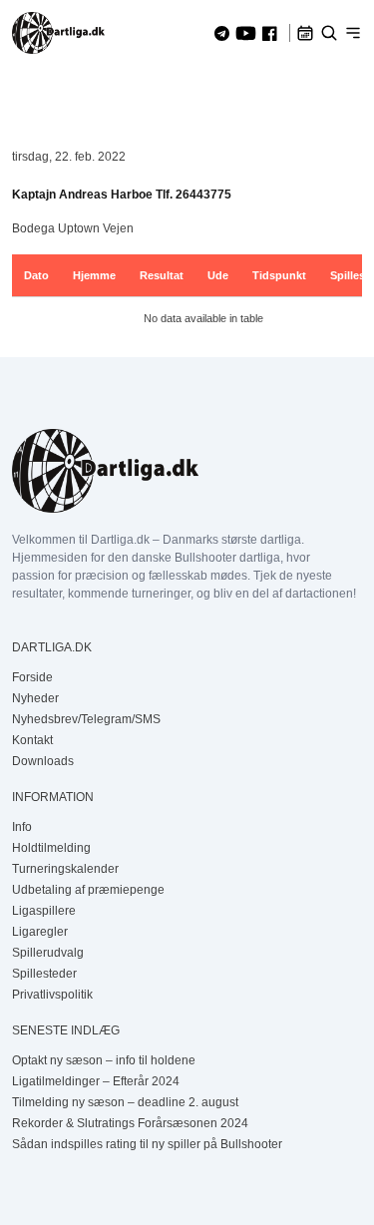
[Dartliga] (58, 33)
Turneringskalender (65, 869)
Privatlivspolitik (52, 995)
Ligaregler (40, 932)
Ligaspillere (44, 911)
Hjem (26, 93)
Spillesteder (44, 974)
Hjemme (94, 275)
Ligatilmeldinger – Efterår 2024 (96, 1081)
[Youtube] (245, 33)
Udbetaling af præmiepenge (88, 890)
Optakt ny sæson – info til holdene (103, 1060)
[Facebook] (269, 33)
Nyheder (35, 698)
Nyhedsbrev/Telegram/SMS (86, 719)
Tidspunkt (279, 275)
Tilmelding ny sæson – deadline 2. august (125, 1102)
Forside (32, 677)
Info (22, 827)
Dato (36, 275)
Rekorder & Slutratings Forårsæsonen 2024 (130, 1123)
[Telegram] (221, 33)
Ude (217, 275)
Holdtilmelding (51, 848)
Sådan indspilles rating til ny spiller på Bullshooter (147, 1144)
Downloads (43, 761)
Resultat (162, 275)
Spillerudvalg (48, 953)
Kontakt (32, 740)
